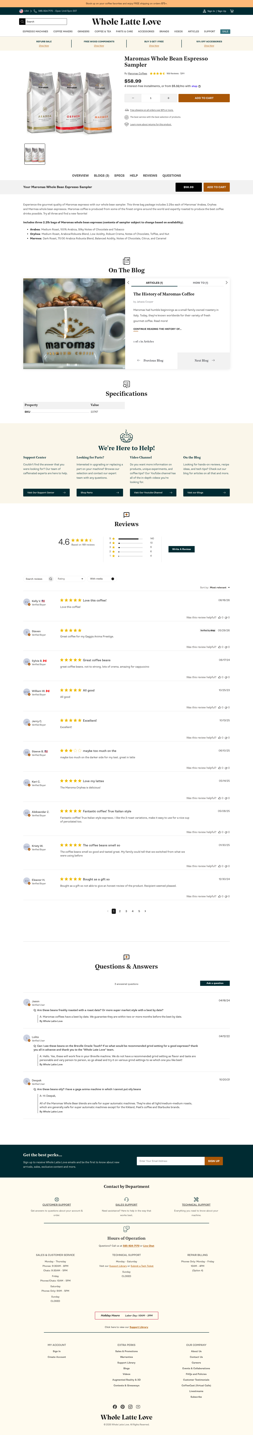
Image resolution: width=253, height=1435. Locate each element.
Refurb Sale (44, 41)
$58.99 (189, 187)
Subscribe (196, 1396)
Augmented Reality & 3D (126, 1379)
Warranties (126, 1357)
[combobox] (46, 22)
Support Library (118, 1266)
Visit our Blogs (195, 492)
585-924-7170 (131, 1245)
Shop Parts (87, 492)
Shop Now (44, 46)
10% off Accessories (209, 41)
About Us (196, 1351)
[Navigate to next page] (145, 911)
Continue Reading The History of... (157, 329)
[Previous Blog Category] (128, 282)
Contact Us (196, 1357)
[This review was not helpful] (226, 617)
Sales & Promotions (126, 1351)
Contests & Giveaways (126, 1385)
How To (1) (200, 283)
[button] (131, 539)
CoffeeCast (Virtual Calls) (196, 1385)
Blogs (126, 1368)
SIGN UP (213, 1161)
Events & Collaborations (196, 1368)
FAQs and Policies (196, 1374)
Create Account (57, 1357)
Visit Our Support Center (40, 492)
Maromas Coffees (137, 73)
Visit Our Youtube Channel (148, 492)
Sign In (57, 1351)
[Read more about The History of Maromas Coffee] (74, 323)
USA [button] (25, 11)
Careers (196, 1362)
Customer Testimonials (196, 1379)
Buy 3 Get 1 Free (154, 41)
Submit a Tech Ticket (142, 1266)
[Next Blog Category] (227, 282)
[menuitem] (56, 1351)
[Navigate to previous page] (108, 911)
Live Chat (148, 1245)
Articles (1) (154, 283)
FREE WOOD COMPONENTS (99, 41)
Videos (126, 1374)
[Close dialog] (42, 680)
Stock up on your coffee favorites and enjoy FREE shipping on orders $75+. (126, 3)
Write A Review (181, 549)
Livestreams (196, 1391)
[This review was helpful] (219, 617)
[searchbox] (35, 579)
